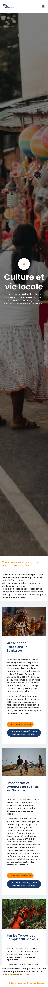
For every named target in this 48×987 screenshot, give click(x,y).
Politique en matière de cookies (15, 975)
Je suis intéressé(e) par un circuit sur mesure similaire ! (24, 732)
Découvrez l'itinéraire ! (20, 724)
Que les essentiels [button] (18, 983)
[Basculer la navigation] (43, 6)
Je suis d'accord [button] (37, 983)
